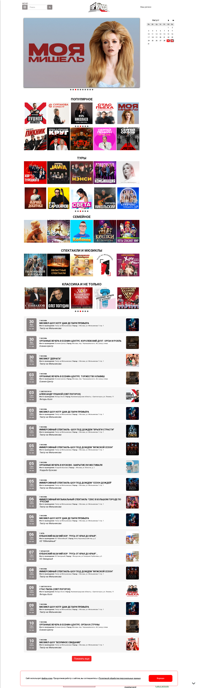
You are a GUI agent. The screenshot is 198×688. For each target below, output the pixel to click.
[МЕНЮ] (24, 7)
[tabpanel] (82, 52)
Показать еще (81, 658)
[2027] (173, 20)
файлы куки (46, 678)
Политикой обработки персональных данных (120, 678)
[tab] (70, 89)
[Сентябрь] (169, 20)
